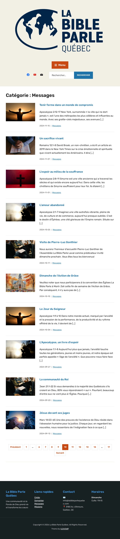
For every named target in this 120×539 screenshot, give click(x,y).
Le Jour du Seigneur (53, 309)
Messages (56, 126)
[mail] (41, 74)
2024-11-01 (45, 192)
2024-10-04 (45, 330)
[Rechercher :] (61, 75)
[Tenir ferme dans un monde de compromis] (20, 112)
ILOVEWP (65, 529)
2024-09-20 (45, 400)
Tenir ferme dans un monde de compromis (66, 105)
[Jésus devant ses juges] (20, 420)
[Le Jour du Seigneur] (20, 316)
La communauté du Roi (54, 379)
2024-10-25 (45, 230)
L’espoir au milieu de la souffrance (61, 171)
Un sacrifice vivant (52, 138)
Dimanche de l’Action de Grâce (59, 275)
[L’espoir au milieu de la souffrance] (20, 178)
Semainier (39, 500)
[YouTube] (34, 74)
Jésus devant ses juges (55, 413)
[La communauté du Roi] (20, 386)
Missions (38, 507)
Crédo (37, 497)
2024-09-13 (45, 433)
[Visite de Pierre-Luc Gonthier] (20, 249)
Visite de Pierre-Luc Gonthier (59, 242)
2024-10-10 (45, 296)
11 (73, 447)
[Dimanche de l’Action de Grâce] (20, 282)
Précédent (15, 447)
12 (80, 447)
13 (87, 447)
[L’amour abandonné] (20, 212)
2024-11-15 (45, 126)
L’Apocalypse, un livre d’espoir (59, 342)
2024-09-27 (45, 367)
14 (95, 447)
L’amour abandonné (52, 205)
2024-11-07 (45, 159)
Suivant (60, 453)
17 (109, 447)
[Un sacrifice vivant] (20, 145)
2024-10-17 (45, 263)
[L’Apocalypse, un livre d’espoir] (20, 349)
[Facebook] (28, 74)
